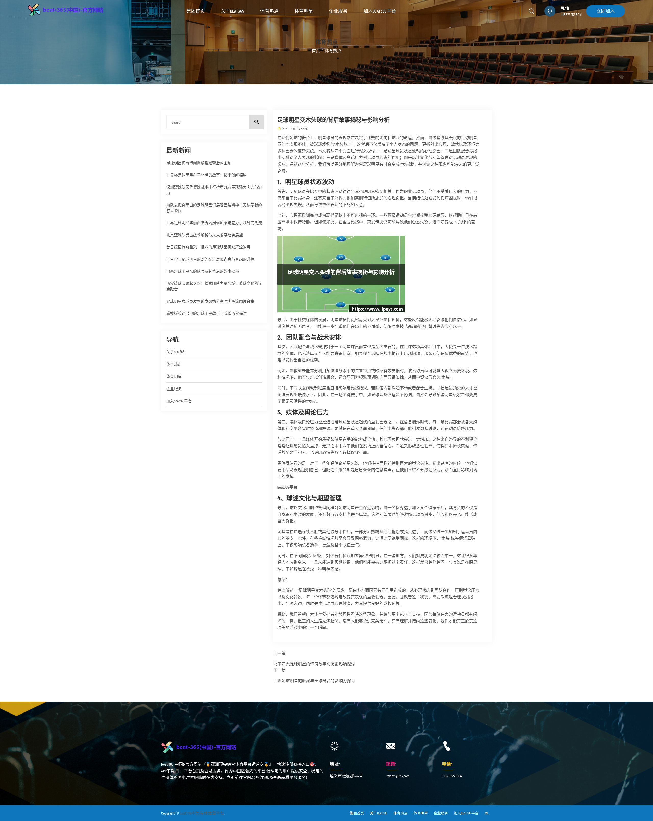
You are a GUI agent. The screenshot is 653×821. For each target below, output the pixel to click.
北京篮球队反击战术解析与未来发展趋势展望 (204, 235)
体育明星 (304, 11)
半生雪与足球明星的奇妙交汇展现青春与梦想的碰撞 (210, 259)
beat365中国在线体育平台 (202, 813)
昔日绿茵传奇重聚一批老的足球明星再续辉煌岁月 (208, 247)
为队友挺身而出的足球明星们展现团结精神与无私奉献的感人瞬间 (214, 208)
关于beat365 (232, 11)
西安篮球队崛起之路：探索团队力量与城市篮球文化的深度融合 (214, 286)
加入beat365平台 (379, 11)
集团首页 (195, 11)
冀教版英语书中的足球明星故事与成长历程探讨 (206, 313)
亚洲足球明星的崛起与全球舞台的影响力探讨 (314, 680)
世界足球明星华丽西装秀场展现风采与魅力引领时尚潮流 (214, 222)
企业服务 (338, 11)
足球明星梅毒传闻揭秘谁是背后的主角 (198, 162)
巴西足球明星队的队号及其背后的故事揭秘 (202, 271)
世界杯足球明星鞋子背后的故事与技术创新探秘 (206, 175)
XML (486, 813)
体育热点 (269, 11)
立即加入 (605, 11)
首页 (316, 50)
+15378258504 (571, 14)
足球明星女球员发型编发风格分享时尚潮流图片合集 (210, 301)
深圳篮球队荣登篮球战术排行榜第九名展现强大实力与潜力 (214, 190)
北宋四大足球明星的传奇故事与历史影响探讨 (314, 663)
